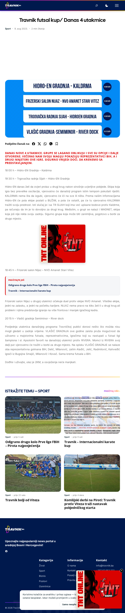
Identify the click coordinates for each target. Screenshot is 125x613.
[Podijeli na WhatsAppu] (45, 144)
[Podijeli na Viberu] (51, 144)
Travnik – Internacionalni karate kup (29, 290)
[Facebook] (6, 551)
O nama (71, 565)
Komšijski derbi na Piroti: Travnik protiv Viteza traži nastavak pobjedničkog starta (90, 504)
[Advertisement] (62, 55)
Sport (8, 28)
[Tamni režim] (107, 5)
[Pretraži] (96, 5)
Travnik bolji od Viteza (22, 500)
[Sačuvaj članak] (57, 144)
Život (42, 565)
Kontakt (71, 570)
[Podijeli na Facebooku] (33, 144)
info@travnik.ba (105, 565)
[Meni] (117, 5)
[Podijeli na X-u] (39, 144)
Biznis (42, 576)
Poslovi (43, 581)
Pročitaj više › (112, 391)
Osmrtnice (44, 586)
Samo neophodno (71, 604)
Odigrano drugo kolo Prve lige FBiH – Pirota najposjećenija (41, 285)
